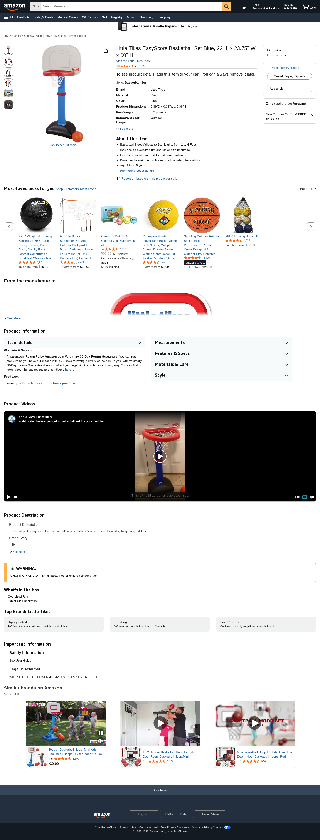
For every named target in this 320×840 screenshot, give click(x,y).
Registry (117, 17)
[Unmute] (312, 497)
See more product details (136, 170)
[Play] (7, 497)
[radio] (8, 50)
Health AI (23, 17)
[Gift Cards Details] (98, 17)
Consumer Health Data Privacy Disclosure (164, 827)
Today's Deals (43, 17)
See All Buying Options (289, 76)
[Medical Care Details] (78, 17)
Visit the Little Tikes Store (133, 61)
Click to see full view (62, 145)
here (68, 369)
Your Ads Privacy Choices (207, 827)
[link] (36, 247)
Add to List (277, 88)
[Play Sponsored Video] (160, 723)
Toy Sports (59, 35)
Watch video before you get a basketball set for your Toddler (61, 421)
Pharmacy (146, 17)
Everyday (164, 17)
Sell (104, 17)
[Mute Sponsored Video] (100, 741)
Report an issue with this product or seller (150, 178)
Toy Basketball (77, 35)
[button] (8, 17)
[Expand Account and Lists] (279, 8)
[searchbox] (131, 6)
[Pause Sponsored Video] (100, 733)
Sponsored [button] (10, 694)
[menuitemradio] (304, 497)
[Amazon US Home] (102, 815)
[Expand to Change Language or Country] (248, 8)
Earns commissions (40, 416)
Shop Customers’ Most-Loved (76, 189)
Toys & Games (12, 35)
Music (131, 17)
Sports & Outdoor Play (37, 35)
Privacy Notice (127, 827)
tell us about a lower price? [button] (51, 383)
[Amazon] (15, 6)
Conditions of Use (105, 827)
